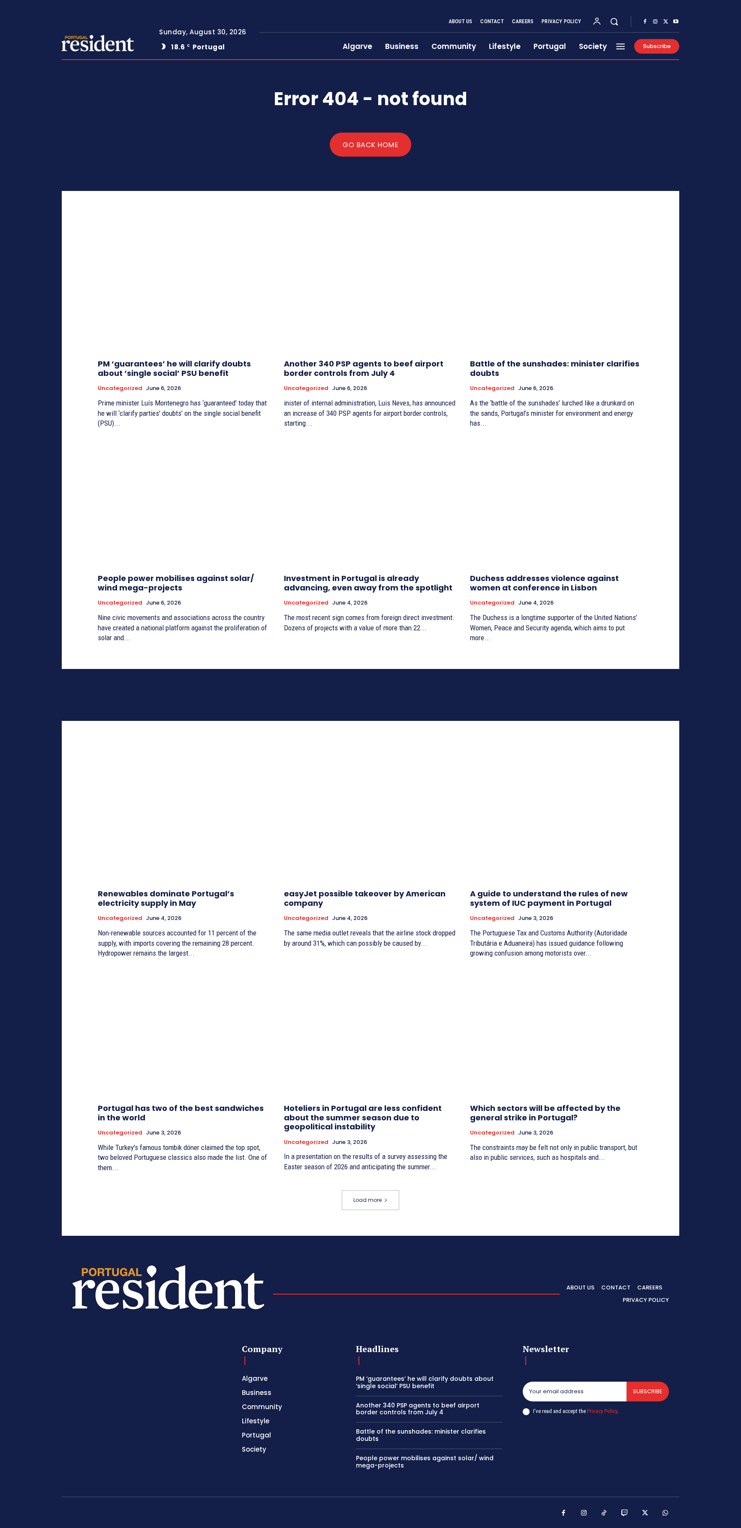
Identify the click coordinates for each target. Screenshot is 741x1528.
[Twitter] (665, 22)
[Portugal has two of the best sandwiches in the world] (184, 1032)
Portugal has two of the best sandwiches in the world (181, 1113)
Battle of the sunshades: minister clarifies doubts (554, 368)
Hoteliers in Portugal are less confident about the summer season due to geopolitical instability (363, 1117)
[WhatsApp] (665, 1513)
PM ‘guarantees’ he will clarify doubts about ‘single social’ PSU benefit (174, 368)
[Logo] (88, 43)
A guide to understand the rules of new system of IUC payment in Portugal (549, 898)
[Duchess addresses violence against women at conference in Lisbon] (556, 502)
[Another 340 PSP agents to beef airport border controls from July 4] (370, 287)
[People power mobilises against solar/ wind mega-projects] (184, 502)
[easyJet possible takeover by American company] (370, 817)
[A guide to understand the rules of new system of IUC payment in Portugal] (556, 817)
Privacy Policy (602, 1411)
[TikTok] (604, 1513)
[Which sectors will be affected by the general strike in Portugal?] (556, 1032)
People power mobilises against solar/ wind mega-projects (176, 583)
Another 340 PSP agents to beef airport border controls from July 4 (363, 368)
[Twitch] (625, 1513)
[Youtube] (676, 22)
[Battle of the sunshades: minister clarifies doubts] (556, 287)
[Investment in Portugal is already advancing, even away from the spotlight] (370, 502)
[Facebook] (645, 22)
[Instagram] (655, 22)
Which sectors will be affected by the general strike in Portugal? (545, 1113)
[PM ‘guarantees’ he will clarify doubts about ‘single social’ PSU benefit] (184, 287)
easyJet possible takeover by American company (365, 898)
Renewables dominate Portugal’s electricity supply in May (166, 898)
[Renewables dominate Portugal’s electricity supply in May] (184, 817)
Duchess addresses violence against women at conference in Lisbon (544, 583)
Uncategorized (120, 388)
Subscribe (648, 1391)
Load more (367, 1200)
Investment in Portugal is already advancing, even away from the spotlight (368, 583)
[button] (614, 21)
